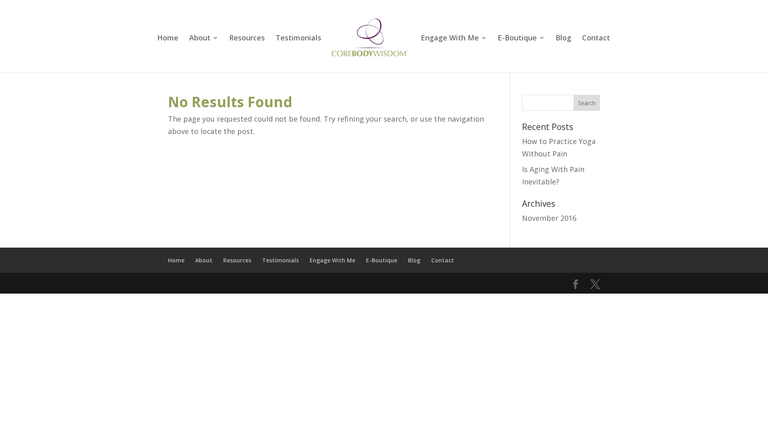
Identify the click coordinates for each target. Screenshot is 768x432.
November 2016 (549, 218)
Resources (247, 38)
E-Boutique (517, 38)
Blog (563, 38)
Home (167, 38)
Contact (596, 38)
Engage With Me (450, 38)
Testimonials (298, 38)
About (199, 38)
